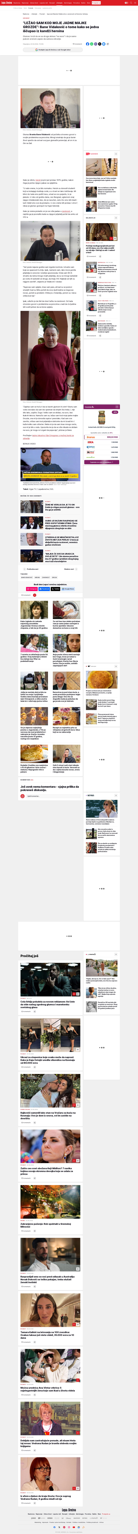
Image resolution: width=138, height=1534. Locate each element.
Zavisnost (46, 577)
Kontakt (68, 1522)
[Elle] (57, 1518)
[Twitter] (59, 1527)
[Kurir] (33, 1518)
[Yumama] (94, 1518)
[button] (77, 44)
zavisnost (66, 211)
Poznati (42, 14)
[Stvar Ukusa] (103, 1518)
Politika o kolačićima (79, 1522)
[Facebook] (54, 1527)
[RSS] (84, 1527)
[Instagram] (69, 1527)
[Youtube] (74, 1527)
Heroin (37, 577)
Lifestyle (34, 14)
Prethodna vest (32, 569)
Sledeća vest (69, 569)
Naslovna (26, 14)
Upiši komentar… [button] (33, 796)
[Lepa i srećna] (7, 3)
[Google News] (79, 1527)
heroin (38, 180)
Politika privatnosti (92, 1522)
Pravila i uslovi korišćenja (57, 1522)
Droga (54, 577)
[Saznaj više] (115, 153)
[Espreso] (49, 1518)
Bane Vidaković (26, 577)
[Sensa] (84, 1518)
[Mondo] (41, 1518)
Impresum (45, 1522)
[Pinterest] (64, 1527)
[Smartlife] (77, 1518)
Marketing (38, 1522)
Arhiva (101, 1522)
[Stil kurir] (63, 1518)
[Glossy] (68, 1518)
